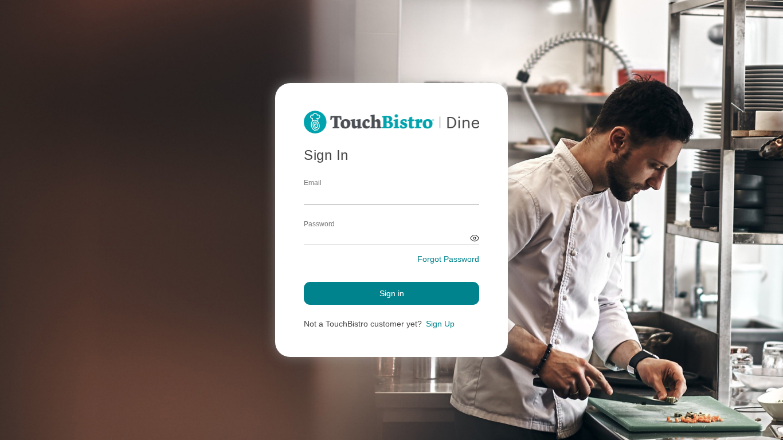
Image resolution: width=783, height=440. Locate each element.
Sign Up (440, 323)
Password (319, 224)
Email (313, 183)
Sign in (391, 293)
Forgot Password (448, 259)
